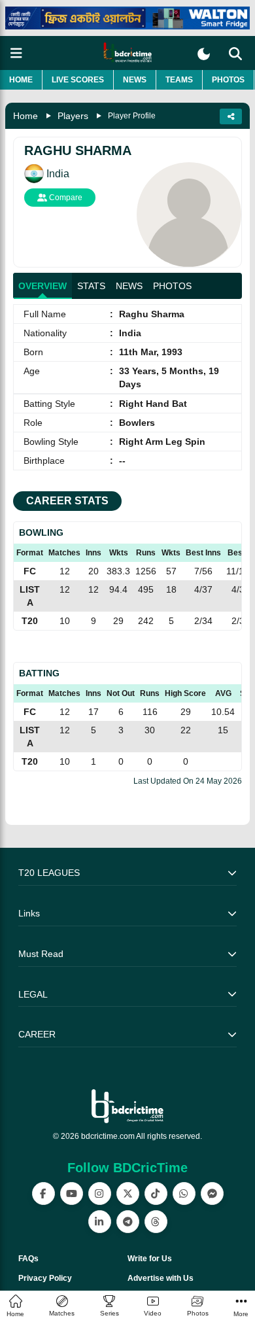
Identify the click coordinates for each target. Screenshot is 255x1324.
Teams (179, 79)
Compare (64, 197)
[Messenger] (212, 1193)
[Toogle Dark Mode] (203, 54)
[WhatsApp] (184, 1193)
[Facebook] (43, 1193)
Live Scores (78, 79)
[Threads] (155, 1221)
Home (21, 79)
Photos (228, 79)
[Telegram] (127, 1221)
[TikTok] (155, 1193)
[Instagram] (99, 1193)
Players (73, 116)
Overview (42, 286)
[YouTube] (71, 1193)
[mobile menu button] (16, 53)
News (134, 79)
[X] (127, 1193)
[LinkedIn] (99, 1221)
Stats (91, 286)
